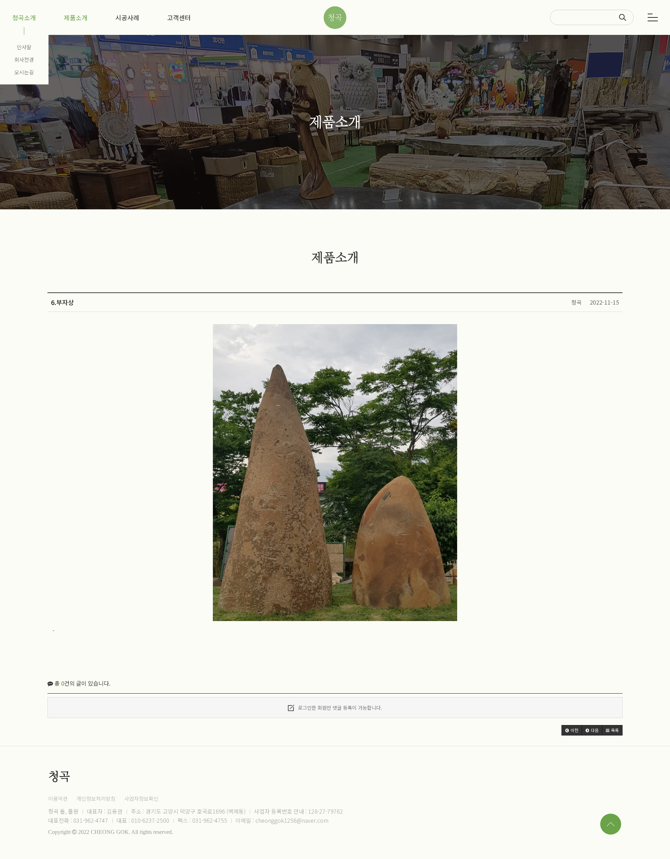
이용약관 (58, 798)
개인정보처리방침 (96, 798)
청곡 (334, 17)
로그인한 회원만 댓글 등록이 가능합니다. (339, 707)
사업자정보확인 (141, 798)
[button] (571, 730)
